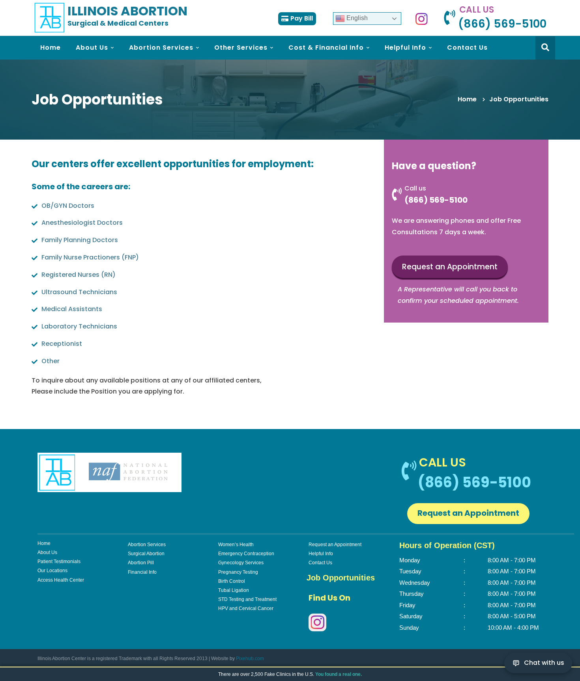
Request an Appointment (450, 266)
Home (467, 99)
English (356, 18)
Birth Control (231, 581)
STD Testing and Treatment (247, 599)
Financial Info (142, 572)
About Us (47, 552)
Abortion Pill (141, 562)
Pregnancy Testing (238, 572)
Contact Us (320, 562)
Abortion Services (147, 544)
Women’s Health (236, 544)
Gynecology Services (241, 562)
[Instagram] (421, 18)
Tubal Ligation (233, 590)
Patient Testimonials (58, 561)
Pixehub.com (250, 658)
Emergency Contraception (246, 553)
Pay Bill (301, 18)
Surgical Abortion (146, 553)
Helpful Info (321, 553)
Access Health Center (60, 580)
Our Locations (52, 570)
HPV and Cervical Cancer (245, 608)
